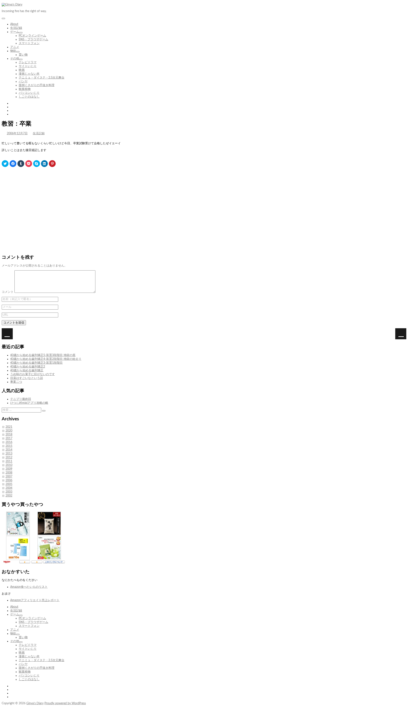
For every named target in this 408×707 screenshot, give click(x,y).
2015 (9, 446)
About (14, 24)
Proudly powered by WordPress (65, 703)
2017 (9, 438)
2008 (9, 472)
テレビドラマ (28, 62)
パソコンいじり (29, 92)
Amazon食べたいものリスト (29, 586)
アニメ (14, 47)
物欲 (13, 50)
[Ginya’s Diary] (12, 4)
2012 (9, 457)
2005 (9, 484)
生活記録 (16, 28)
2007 (9, 476)
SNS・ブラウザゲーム (33, 39)
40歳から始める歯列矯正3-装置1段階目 (36, 362)
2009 (9, 468)
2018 (9, 434)
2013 (9, 453)
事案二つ (16, 381)
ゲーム (14, 31)
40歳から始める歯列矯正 (26, 370)
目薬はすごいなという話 (26, 378)
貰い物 (23, 54)
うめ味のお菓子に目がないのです (32, 374)
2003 (9, 491)
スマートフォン (29, 43)
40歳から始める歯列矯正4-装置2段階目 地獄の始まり (45, 359)
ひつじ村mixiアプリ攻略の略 (29, 402)
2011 (9, 461)
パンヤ (23, 81)
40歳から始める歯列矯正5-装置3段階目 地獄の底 (42, 355)
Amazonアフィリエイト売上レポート (35, 600)
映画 (22, 70)
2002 (9, 495)
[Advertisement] (129, 206)
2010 (9, 465)
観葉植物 (25, 89)
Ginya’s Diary (35, 703)
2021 (9, 426)
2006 (9, 480)
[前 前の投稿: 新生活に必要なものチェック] (400, 333)
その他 (14, 58)
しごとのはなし (29, 96)
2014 (9, 449)
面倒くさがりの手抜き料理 (36, 85)
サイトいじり (28, 66)
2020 (9, 430)
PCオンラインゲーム (32, 35)
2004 (9, 488)
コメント (8, 291)
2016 (9, 442)
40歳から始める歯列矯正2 (27, 366)
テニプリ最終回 (20, 399)
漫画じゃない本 (29, 73)
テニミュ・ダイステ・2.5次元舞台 (41, 77)
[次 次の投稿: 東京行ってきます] (7, 333)
